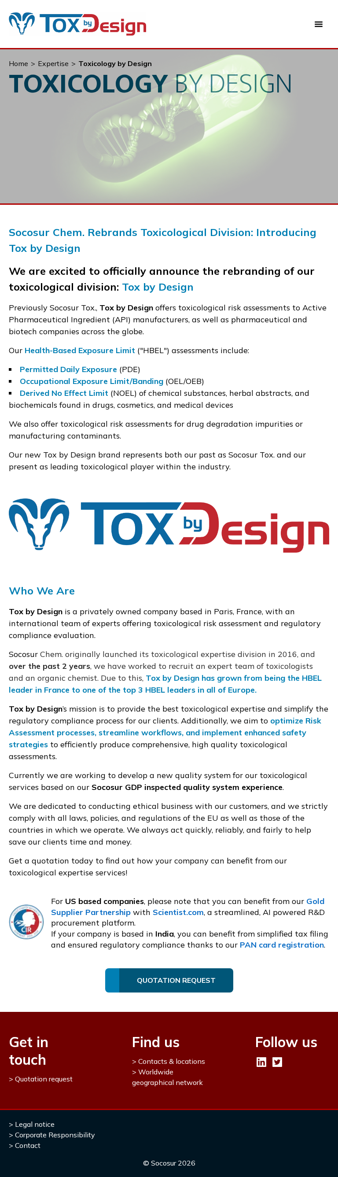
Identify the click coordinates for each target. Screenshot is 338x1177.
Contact (27, 1145)
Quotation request (44, 1078)
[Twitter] (277, 1062)
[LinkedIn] (261, 1062)
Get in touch (28, 1050)
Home (18, 63)
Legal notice (35, 1124)
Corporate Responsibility (55, 1134)
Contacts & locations (171, 1061)
